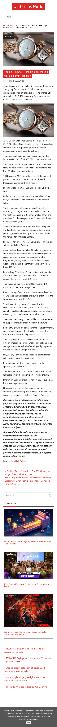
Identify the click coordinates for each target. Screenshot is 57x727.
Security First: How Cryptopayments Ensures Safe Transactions (27, 542)
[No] (53, 717)
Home (6, 25)
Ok (28, 723)
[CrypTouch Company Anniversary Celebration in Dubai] (28, 552)
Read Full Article (18, 461)
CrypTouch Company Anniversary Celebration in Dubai (26, 585)
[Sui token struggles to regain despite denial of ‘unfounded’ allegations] (28, 595)
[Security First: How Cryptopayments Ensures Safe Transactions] (28, 509)
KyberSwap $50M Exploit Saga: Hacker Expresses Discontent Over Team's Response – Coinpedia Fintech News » (28, 480)
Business (15, 25)
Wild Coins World (28, 6)
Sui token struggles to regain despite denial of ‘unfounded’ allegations (25, 633)
